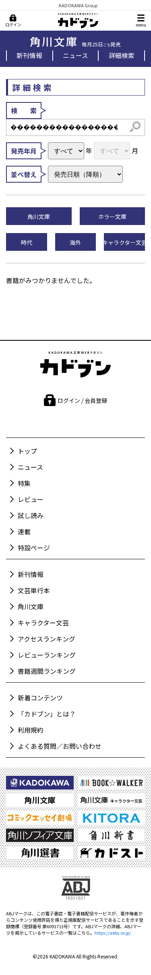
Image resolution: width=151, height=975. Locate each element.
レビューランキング (47, 655)
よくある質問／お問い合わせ (59, 746)
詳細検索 (121, 55)
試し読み (30, 515)
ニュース (75, 55)
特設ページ (34, 547)
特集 (24, 483)
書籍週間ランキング (47, 671)
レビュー (30, 499)
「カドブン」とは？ (47, 714)
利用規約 (30, 730)
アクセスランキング (46, 639)
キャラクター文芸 (43, 622)
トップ (27, 451)
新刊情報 (29, 55)
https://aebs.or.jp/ (113, 932)
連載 (24, 531)
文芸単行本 (34, 590)
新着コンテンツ (40, 697)
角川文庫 (30, 606)
